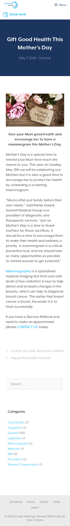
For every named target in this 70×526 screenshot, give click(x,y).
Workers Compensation (23, 464)
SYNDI (56, 501)
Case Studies (16, 422)
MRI (10, 454)
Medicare (14, 448)
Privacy (31, 501)
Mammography (18, 271)
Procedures (15, 459)
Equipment (15, 427)
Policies (44, 501)
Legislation (15, 438)
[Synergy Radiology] (11, 5)
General (45, 58)
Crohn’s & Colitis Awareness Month (37, 351)
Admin (35, 507)
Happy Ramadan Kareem (31, 358)
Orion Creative (35, 520)
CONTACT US (27, 327)
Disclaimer (16, 501)
